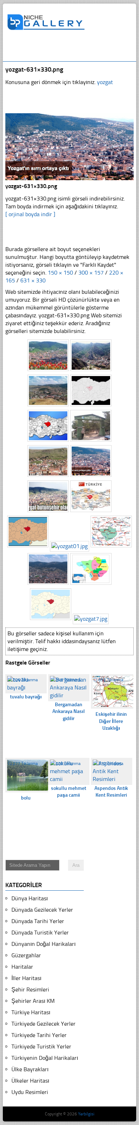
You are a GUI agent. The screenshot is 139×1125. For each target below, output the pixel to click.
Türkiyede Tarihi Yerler (39, 1035)
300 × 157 (91, 272)
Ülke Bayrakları (29, 1069)
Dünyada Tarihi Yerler (37, 921)
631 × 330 (33, 280)
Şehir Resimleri (30, 989)
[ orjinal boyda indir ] (30, 214)
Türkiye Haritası (30, 1012)
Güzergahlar (26, 955)
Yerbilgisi (86, 1113)
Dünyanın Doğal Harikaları (43, 944)
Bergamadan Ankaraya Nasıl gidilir (68, 712)
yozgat (105, 82)
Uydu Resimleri (29, 1092)
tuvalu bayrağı (26, 697)
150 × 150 (60, 272)
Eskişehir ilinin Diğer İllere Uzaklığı (111, 721)
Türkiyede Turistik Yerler (41, 1046)
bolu (26, 798)
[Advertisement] (73, 49)
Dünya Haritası (29, 898)
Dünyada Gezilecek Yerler (42, 909)
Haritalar (22, 966)
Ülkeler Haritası (30, 1080)
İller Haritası (26, 978)
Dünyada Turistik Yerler (40, 932)
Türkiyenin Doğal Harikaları (44, 1057)
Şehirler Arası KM (33, 1001)
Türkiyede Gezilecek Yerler (43, 1023)
